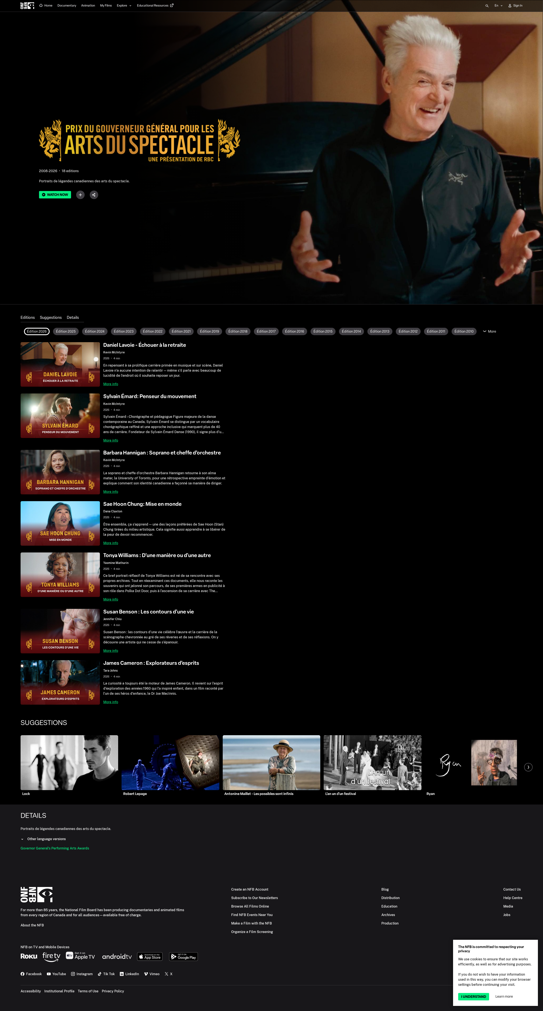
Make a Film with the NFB (251, 923)
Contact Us (512, 889)
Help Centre (512, 898)
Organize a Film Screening (252, 932)
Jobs (506, 915)
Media (508, 906)
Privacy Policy (113, 991)
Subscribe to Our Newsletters (254, 898)
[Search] (487, 5)
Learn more (504, 996)
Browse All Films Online (250, 906)
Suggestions (51, 317)
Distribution (390, 898)
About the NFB (32, 925)
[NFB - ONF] (27, 6)
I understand (473, 997)
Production (390, 923)
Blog (385, 889)
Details (73, 317)
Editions (28, 317)
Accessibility (31, 991)
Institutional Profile (59, 991)
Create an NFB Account (249, 889)
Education (389, 906)
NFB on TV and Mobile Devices (45, 947)
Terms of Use (88, 991)
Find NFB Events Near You (252, 915)
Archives (388, 915)
